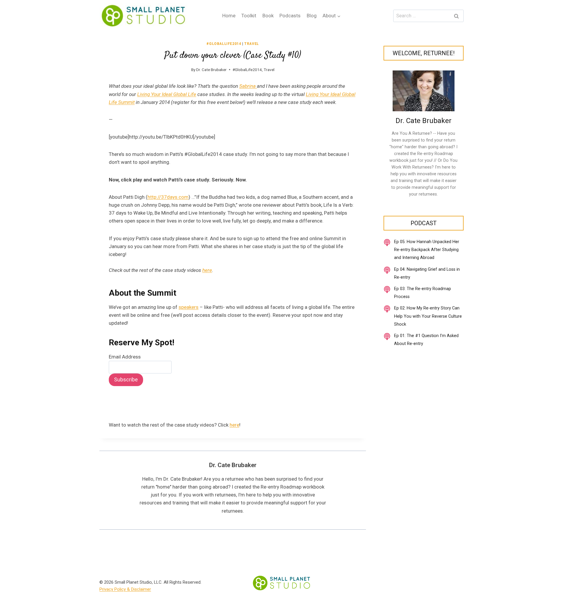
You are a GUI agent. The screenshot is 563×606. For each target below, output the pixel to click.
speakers (189, 307)
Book (268, 15)
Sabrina (248, 86)
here (207, 270)
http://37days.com (168, 197)
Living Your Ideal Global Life (166, 94)
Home (228, 15)
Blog (312, 15)
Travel (251, 44)
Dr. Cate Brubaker (211, 69)
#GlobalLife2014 (223, 44)
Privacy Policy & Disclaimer (125, 589)
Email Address (125, 357)
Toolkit (248, 15)
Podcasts (290, 15)
